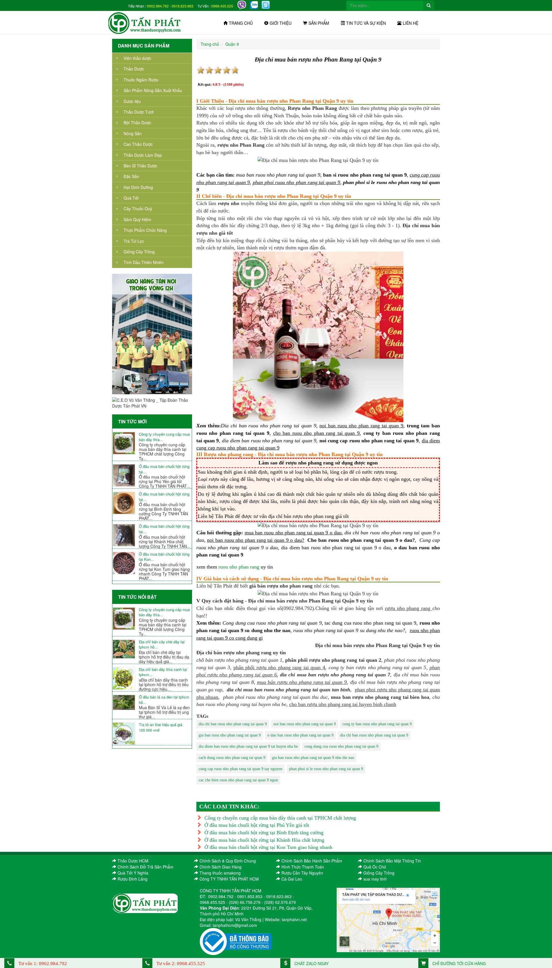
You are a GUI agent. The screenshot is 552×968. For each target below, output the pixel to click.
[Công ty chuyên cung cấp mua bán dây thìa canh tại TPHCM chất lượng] (125, 443)
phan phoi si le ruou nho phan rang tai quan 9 (326, 769)
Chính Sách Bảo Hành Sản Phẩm (311, 861)
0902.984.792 (158, 5)
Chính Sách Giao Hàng (220, 867)
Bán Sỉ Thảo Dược (140, 166)
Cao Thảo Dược (138, 144)
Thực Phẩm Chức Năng (145, 230)
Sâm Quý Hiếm (137, 219)
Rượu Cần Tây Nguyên (302, 873)
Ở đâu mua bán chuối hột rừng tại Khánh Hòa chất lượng (264, 840)
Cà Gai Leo (291, 879)
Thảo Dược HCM (133, 861)
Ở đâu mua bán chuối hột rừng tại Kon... (164, 557)
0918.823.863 (182, 5)
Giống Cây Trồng (139, 252)
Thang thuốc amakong (220, 873)
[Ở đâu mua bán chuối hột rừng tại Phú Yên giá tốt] (125, 475)
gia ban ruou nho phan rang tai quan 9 (230, 735)
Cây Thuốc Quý (138, 208)
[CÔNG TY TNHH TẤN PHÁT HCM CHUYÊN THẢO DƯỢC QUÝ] (145, 22)
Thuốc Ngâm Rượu (141, 80)
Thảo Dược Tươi (139, 112)
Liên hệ (410, 23)
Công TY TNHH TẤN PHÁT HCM (229, 879)
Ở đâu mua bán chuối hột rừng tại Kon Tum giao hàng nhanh (268, 847)
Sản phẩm (318, 23)
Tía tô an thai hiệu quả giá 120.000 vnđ (160, 727)
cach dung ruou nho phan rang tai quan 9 (232, 757)
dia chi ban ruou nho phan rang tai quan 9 (233, 724)
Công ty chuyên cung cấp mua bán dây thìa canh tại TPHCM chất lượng (280, 818)
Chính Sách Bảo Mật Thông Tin (392, 861)
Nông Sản (133, 133)
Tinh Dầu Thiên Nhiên (144, 262)
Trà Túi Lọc (134, 241)
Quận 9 (232, 44)
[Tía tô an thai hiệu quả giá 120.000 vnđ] (125, 733)
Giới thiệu (281, 23)
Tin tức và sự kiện (366, 23)
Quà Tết (131, 198)
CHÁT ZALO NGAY (311, 963)
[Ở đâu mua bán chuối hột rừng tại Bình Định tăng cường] (125, 502)
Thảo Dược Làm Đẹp (143, 155)
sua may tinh (375, 879)
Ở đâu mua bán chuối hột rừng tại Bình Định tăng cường (263, 832)
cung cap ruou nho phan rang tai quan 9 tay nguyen (240, 769)
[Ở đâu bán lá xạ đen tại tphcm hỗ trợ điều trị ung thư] (125, 702)
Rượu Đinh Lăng (132, 879)
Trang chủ (241, 23)
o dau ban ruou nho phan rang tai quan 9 (300, 735)
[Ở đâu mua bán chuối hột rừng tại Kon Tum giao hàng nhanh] (125, 563)
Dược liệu (132, 101)
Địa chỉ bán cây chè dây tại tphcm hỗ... (162, 644)
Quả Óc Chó (374, 867)
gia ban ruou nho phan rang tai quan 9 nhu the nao (313, 757)
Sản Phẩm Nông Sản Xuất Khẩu (153, 90)
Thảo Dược (134, 69)
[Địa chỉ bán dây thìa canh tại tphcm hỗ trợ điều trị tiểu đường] (125, 678)
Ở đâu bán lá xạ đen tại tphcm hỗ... (164, 700)
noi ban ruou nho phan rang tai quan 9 (304, 724)
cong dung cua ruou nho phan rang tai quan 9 (341, 746)
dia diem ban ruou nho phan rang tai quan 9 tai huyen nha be (248, 746)
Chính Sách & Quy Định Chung (228, 861)
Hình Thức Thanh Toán (302, 867)
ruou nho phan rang (238, 567)
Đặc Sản (131, 176)
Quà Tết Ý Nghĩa (133, 873)
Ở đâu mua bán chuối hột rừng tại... (164, 469)
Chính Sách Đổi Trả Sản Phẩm (145, 867)
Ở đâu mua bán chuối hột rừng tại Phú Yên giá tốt (256, 825)
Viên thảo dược (137, 58)
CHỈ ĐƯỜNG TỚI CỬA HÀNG (458, 963)
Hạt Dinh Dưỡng (138, 187)
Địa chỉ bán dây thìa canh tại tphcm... (163, 672)
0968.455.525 (222, 5)
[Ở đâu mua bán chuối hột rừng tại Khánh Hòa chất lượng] (125, 535)
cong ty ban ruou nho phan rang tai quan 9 (377, 724)
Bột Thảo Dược (137, 122)
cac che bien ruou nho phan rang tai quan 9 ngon (238, 780)
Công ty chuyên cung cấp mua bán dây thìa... (164, 437)
